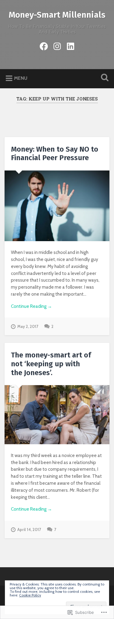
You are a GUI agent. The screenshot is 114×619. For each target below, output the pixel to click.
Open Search (103, 78)
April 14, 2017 (29, 529)
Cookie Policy (30, 595)
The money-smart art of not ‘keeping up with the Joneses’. (51, 364)
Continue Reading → (31, 306)
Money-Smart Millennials (57, 15)
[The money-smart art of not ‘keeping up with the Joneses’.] (57, 414)
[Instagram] (57, 45)
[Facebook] (44, 45)
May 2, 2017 (27, 326)
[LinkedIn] (70, 45)
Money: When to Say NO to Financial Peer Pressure (54, 153)
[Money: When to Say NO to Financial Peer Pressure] (57, 206)
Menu (20, 78)
